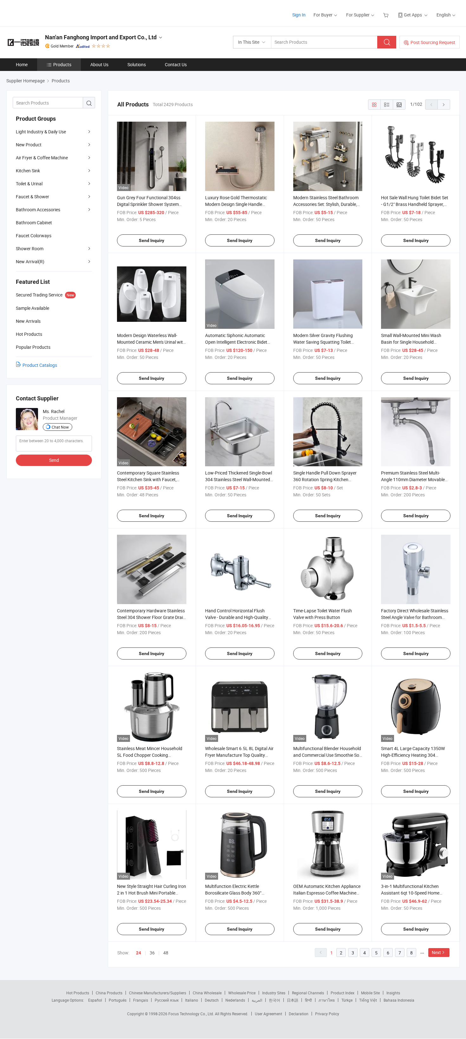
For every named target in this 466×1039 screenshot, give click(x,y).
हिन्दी (308, 1000)
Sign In (299, 15)
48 (165, 953)
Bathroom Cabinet (34, 223)
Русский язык (166, 1000)
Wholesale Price (242, 992)
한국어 (274, 1000)
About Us (99, 64)
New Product (29, 145)
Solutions (136, 64)
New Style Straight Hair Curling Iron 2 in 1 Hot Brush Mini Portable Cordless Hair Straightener (151, 892)
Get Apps (413, 15)
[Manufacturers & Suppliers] (47, 12)
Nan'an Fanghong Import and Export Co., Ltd (101, 37)
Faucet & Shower (32, 197)
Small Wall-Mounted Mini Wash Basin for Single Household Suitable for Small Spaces (411, 342)
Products (62, 64)
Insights (393, 992)
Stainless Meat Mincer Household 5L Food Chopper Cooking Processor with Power (149, 755)
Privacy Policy (327, 1013)
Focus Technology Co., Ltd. (191, 1013)
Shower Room (29, 248)
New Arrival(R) (30, 261)
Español (95, 1000)
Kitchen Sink (28, 171)
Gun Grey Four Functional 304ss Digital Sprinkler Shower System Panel (148, 204)
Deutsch (212, 1000)
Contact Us (176, 64)
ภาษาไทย (327, 1000)
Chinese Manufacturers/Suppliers (157, 992)
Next (436, 952)
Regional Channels (308, 992)
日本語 (292, 1000)
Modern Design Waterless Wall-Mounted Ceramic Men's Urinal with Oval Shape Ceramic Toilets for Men (151, 342)
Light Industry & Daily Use (41, 132)
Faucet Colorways (33, 236)
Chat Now (60, 427)
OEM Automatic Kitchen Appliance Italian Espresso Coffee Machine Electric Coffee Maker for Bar (326, 892)
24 (138, 952)
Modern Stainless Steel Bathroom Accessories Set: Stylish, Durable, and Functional (326, 204)
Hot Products (77, 992)
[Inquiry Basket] (386, 15)
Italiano (191, 1000)
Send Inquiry (151, 240)
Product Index (342, 992)
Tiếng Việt (368, 1000)
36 (152, 953)
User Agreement (268, 1013)
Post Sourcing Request (433, 42)
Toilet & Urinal (29, 184)
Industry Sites (273, 992)
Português (117, 1000)
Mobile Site (370, 992)
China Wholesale (207, 992)
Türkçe (347, 1000)
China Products (109, 992)
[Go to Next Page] (444, 104)
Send (54, 460)
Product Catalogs (40, 365)
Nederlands (235, 1000)
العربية (257, 1000)
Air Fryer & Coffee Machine (42, 158)
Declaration (298, 1013)
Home (22, 64)
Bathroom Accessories (38, 210)
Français (140, 1000)
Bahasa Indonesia (399, 1000)
